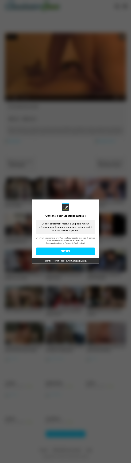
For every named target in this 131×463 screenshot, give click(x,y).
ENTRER (65, 251)
